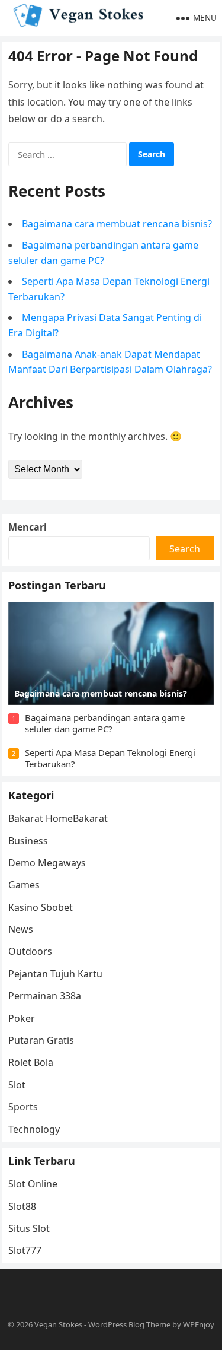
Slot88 (22, 1206)
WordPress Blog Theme (129, 1324)
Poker (21, 1018)
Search (184, 548)
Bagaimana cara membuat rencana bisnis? (117, 223)
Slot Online (32, 1183)
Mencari (27, 526)
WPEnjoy (198, 1324)
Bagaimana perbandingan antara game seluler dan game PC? (105, 723)
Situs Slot (29, 1228)
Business (28, 840)
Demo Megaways (47, 862)
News (20, 929)
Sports (23, 1106)
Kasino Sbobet (40, 907)
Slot (16, 1084)
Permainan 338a (44, 995)
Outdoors (30, 951)
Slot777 (24, 1250)
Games (24, 884)
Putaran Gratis (41, 1040)
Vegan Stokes (58, 1324)
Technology (34, 1129)
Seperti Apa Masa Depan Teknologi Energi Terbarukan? (110, 758)
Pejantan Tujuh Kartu (55, 973)
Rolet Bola (30, 1062)
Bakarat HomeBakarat (58, 818)
